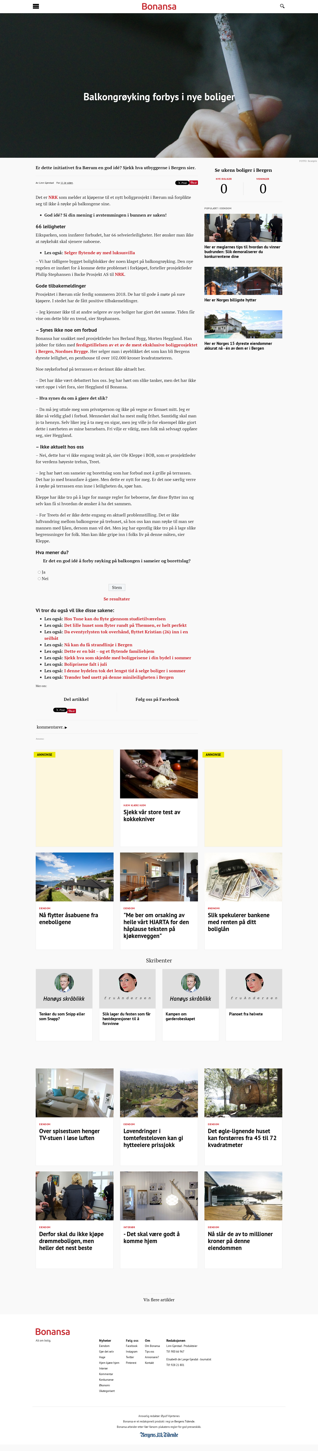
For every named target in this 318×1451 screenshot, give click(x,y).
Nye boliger (224, 179)
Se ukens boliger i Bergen (243, 170)
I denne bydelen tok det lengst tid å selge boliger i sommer (125, 671)
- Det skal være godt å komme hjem (152, 1237)
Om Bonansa (152, 1346)
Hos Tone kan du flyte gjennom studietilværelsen (115, 619)
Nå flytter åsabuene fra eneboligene (68, 918)
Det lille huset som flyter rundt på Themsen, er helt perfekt (125, 625)
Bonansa (159, 6)
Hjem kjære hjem (135, 805)
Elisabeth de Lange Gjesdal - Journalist (188, 1359)
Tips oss (149, 1351)
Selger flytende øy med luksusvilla (99, 253)
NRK (53, 197)
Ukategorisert (107, 1391)
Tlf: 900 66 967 (175, 1351)
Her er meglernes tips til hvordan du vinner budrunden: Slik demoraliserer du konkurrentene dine (242, 251)
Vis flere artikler (159, 1300)
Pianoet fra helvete (246, 1014)
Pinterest (131, 1362)
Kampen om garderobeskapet (180, 1016)
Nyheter (105, 1340)
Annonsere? (152, 1357)
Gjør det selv (106, 1351)
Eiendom (45, 908)
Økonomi (214, 908)
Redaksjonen (175, 1340)
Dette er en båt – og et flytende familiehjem (109, 651)
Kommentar (106, 1374)
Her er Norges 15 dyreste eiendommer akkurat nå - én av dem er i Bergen (238, 346)
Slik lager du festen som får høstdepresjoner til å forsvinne (127, 1018)
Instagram (132, 1351)
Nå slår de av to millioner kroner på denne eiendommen (240, 1241)
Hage (102, 1357)
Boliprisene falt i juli (85, 664)
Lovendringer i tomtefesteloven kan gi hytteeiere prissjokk (153, 1138)
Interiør (129, 1227)
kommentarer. (50, 727)
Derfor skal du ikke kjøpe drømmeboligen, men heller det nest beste (71, 1241)
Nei (45, 578)
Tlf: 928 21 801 (175, 1365)
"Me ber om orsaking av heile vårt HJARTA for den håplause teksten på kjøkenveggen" (156, 925)
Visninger (262, 179)
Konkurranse (106, 1379)
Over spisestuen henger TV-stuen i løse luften (69, 1134)
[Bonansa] (159, 1331)
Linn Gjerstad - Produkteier (181, 1346)
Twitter (130, 1357)
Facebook (131, 1346)
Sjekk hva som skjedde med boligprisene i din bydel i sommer (127, 658)
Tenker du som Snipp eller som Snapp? (62, 1016)
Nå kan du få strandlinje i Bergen (98, 645)
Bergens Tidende (184, 1421)
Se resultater (117, 599)
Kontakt (149, 1362)
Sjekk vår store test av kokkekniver (152, 815)
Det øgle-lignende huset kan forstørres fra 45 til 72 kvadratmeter (242, 1138)
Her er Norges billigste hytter (230, 300)
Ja (43, 572)
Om (147, 1340)
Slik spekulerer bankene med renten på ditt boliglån (239, 922)
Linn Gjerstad (46, 182)
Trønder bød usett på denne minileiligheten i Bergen (119, 677)
